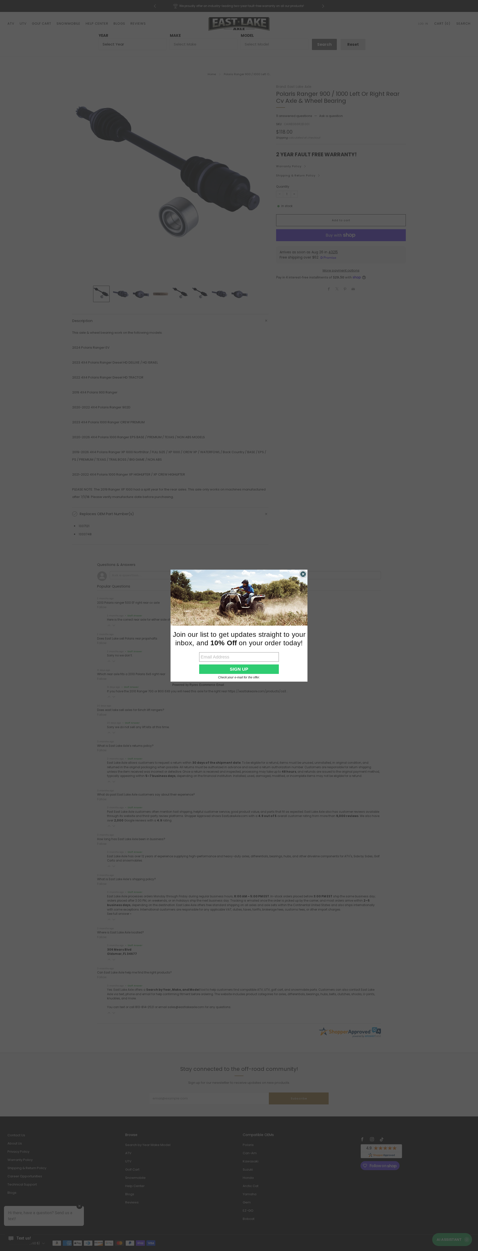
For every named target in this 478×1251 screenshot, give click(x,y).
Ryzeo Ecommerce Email (206, 685)
